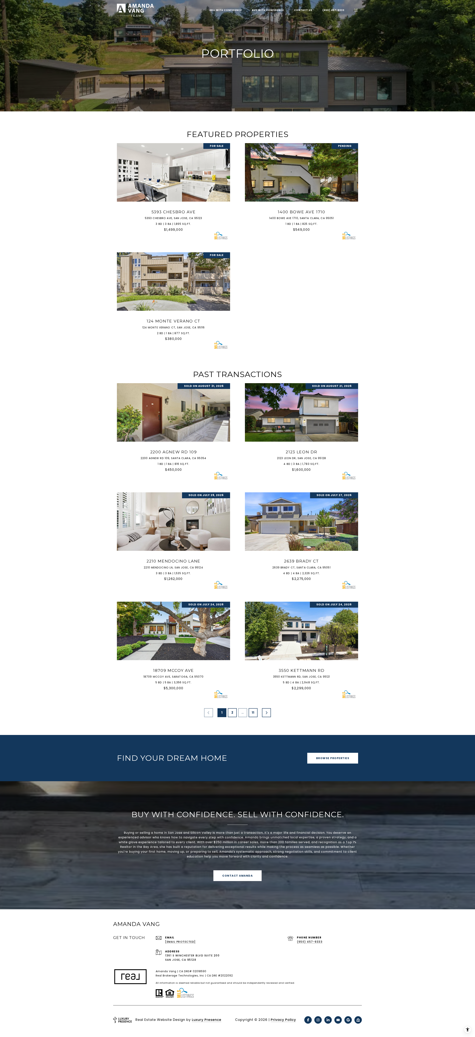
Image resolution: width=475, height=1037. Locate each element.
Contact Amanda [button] (237, 876)
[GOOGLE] (348, 1020)
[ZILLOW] (358, 1020)
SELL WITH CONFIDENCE (225, 10)
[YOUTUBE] (338, 1020)
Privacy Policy (283, 1019)
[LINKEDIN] (328, 1020)
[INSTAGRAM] (318, 1020)
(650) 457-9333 (333, 10)
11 (253, 712)
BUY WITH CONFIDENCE (268, 10)
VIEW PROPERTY (173, 191)
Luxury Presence (206, 1019)
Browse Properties (332, 758)
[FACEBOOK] (308, 1020)
